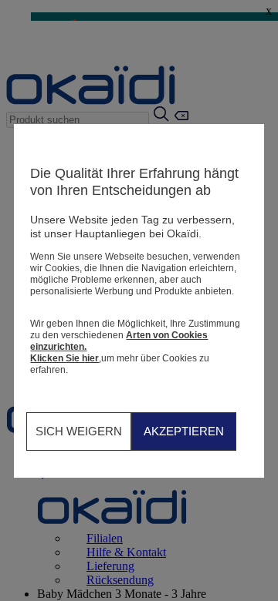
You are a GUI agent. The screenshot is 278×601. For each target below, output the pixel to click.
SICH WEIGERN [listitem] (79, 431)
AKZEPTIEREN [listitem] (184, 431)
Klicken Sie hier (64, 358)
